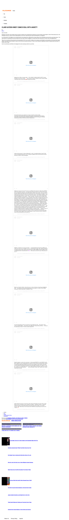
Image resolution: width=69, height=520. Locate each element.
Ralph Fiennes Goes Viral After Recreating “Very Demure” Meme (19, 469)
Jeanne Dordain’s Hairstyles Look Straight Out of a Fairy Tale (18, 494)
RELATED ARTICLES (6, 420)
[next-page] (4, 432)
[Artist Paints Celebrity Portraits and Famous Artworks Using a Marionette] (33, 424)
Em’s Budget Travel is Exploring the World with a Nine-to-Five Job (19, 455)
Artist (5, 414)
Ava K (3, 30)
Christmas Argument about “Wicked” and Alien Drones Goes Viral (19, 447)
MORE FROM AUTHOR (16, 420)
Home (14, 10)
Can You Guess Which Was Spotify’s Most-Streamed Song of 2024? (20, 480)
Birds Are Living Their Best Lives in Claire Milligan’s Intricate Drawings (20, 462)
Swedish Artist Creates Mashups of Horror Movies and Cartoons (19, 509)
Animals (5, 20)
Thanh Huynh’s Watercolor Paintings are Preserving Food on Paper (19, 502)
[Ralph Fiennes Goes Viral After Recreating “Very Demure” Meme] (4, 441)
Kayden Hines (25, 81)
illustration (6, 416)
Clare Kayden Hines (8, 415)
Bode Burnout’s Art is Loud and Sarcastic (14, 419)
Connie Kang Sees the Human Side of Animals (11, 430)
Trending (5, 23)
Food (5, 17)
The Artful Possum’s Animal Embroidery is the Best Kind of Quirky (19, 487)
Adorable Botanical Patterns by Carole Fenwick (17, 418)
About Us (6, 518)
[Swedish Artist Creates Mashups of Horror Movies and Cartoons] (4, 481)
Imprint (21, 518)
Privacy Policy (14, 518)
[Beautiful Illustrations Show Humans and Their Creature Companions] (12, 424)
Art (4, 13)
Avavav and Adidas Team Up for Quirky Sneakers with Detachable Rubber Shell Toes (23, 440)
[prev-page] (2, 432)
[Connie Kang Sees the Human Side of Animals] (12, 429)
